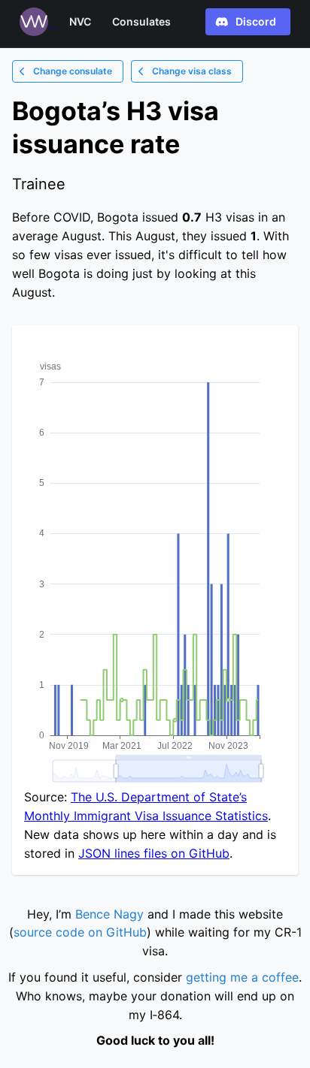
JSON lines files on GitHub (153, 853)
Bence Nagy (109, 914)
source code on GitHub (80, 932)
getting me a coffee (242, 977)
